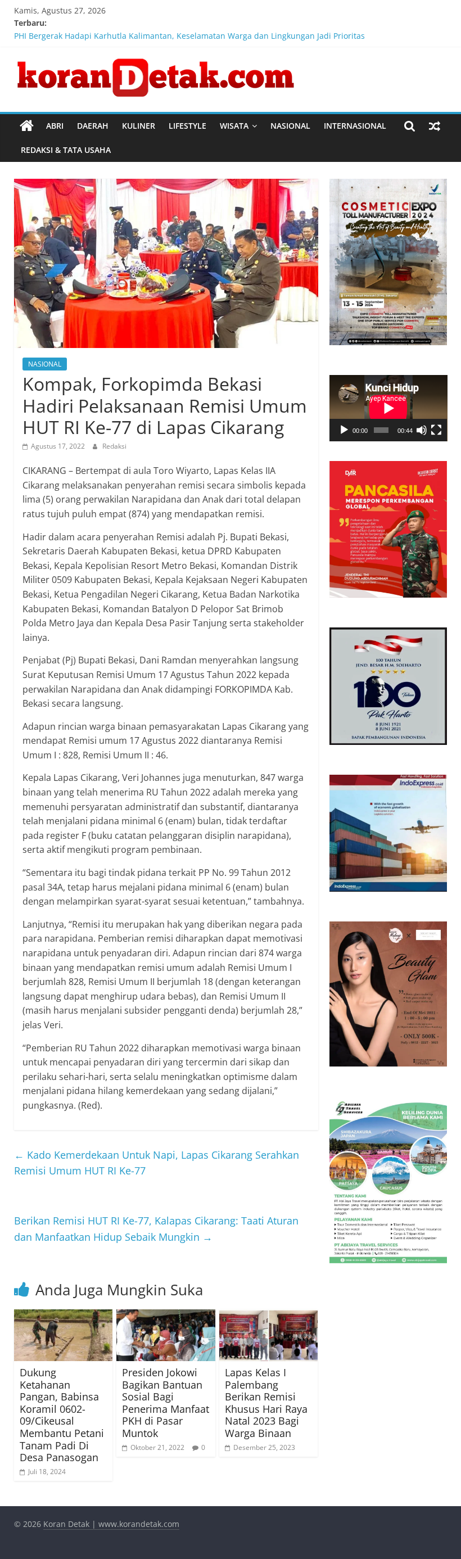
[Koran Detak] (26, 126)
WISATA (234, 125)
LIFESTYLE (187, 125)
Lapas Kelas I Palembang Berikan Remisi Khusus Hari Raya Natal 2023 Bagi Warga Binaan (266, 1403)
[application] (388, 408)
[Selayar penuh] (436, 430)
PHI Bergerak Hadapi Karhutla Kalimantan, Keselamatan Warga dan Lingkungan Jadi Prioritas (189, 35)
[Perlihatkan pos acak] (434, 126)
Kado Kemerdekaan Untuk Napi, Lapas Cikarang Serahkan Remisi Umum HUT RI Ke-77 (156, 1163)
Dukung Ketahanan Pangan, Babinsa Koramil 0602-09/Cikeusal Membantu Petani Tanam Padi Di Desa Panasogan (62, 1415)
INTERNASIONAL (355, 125)
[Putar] (344, 430)
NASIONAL (290, 125)
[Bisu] (421, 430)
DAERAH (93, 125)
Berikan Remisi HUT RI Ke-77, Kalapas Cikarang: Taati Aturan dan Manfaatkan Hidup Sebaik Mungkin (156, 1229)
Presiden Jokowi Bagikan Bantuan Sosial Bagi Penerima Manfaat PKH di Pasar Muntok (165, 1403)
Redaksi (114, 446)
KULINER (138, 125)
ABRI (55, 125)
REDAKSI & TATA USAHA (66, 149)
